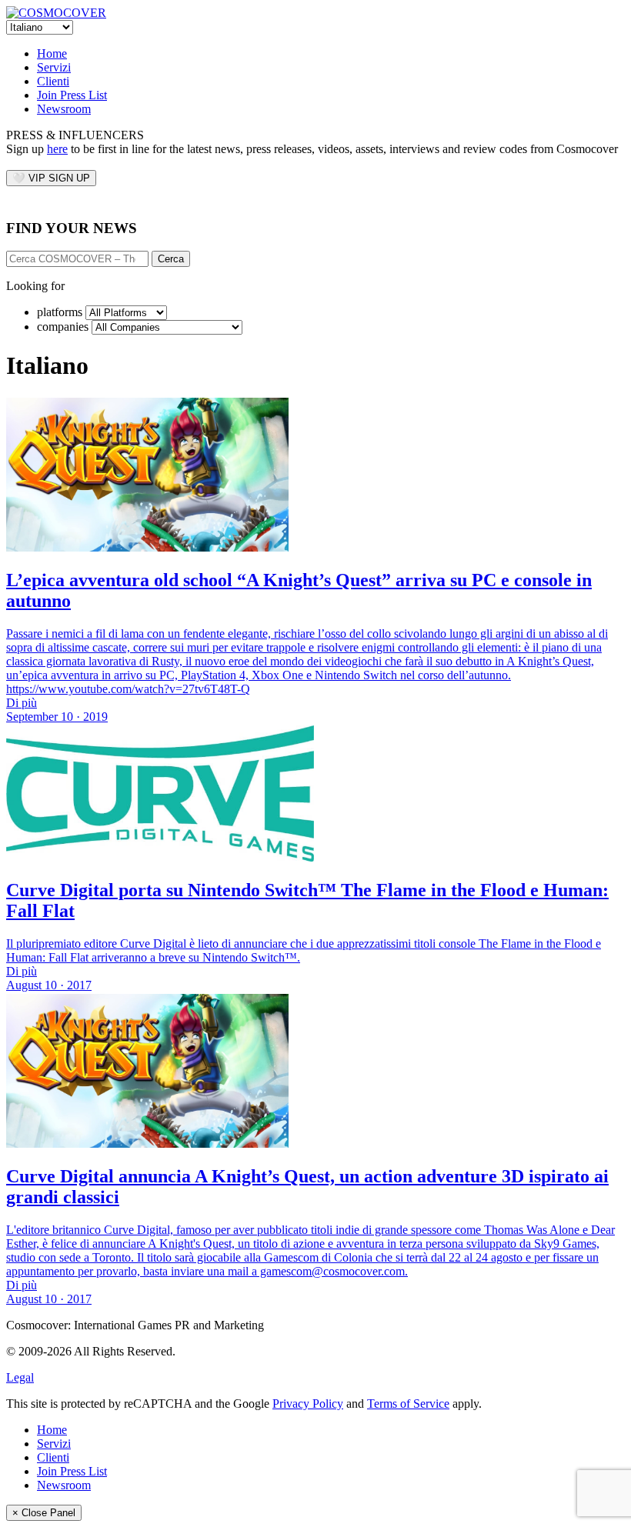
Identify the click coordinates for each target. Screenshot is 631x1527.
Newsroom (64, 108)
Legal (20, 1377)
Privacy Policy (307, 1403)
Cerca (171, 259)
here (57, 148)
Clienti (53, 81)
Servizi (54, 67)
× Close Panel (43, 1513)
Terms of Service (408, 1403)
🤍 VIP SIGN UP (51, 178)
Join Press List (72, 95)
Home (52, 53)
